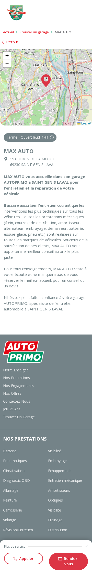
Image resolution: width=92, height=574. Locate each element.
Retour (11, 41)
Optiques (55, 500)
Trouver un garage (34, 32)
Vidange (9, 519)
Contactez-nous (16, 401)
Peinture (10, 500)
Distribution (57, 529)
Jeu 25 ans (11, 408)
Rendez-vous (71, 561)
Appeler (26, 558)
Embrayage (57, 460)
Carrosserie (12, 510)
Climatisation (14, 470)
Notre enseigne (16, 370)
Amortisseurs (59, 490)
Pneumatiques (15, 460)
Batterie (9, 450)
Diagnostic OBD (16, 480)
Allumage (10, 490)
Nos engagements (18, 385)
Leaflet (85, 123)
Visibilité (54, 450)
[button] (46, 80)
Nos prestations (16, 377)
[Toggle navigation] (85, 9)
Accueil (8, 32)
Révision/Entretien (18, 529)
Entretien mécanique (65, 480)
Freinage (55, 519)
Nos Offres (12, 393)
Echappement (59, 470)
